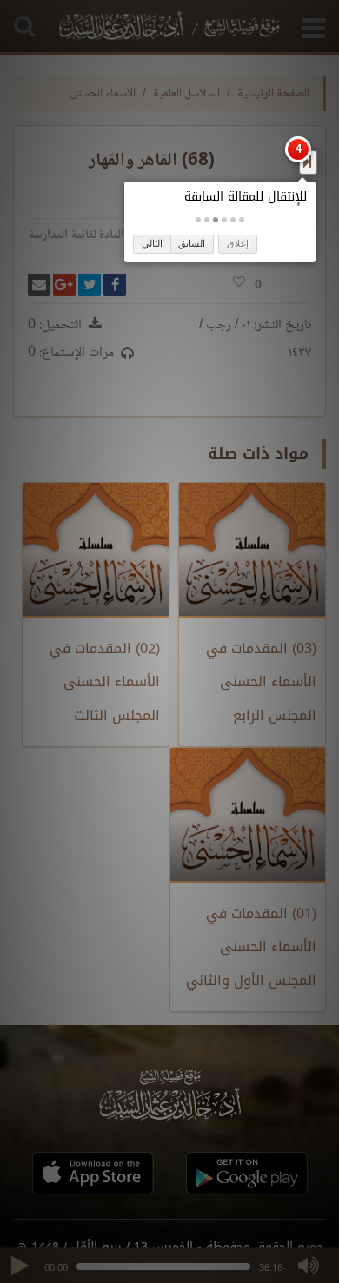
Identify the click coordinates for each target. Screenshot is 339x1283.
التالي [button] (152, 243)
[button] (241, 219)
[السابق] (307, 162)
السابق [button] (191, 243)
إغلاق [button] (238, 243)
